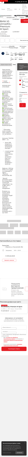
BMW (15, 9)
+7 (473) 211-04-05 (21, 2)
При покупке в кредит (23, 86)
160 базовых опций (23, 47)
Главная (3, 9)
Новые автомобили (9, 9)
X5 (19, 9)
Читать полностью (7, 452)
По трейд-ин (23, 81)
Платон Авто (3, 34)
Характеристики (6, 64)
